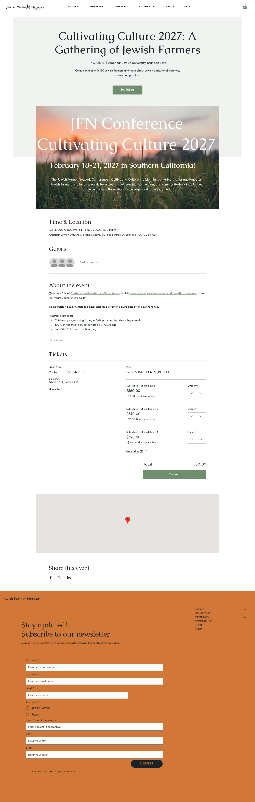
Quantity (193, 386)
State (30, 748)
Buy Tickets (127, 90)
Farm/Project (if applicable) (41, 720)
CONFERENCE (203, 621)
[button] (245, 6)
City (29, 734)
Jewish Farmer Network (22, 598)
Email (30, 688)
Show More (56, 340)
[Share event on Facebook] (50, 577)
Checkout (175, 474)
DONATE (200, 625)
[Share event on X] (60, 577)
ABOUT (199, 609)
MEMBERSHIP (202, 613)
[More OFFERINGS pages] (128, 7)
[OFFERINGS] (245, 617)
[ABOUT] (245, 610)
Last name (33, 674)
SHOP (198, 629)
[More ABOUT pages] (78, 7)
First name (33, 660)
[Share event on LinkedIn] (69, 577)
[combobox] (197, 393)
